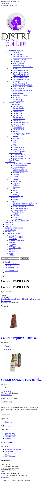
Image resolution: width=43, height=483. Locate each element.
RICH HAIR (13, 251)
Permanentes (14, 92)
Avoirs (7, 453)
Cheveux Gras (17, 113)
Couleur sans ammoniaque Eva (22, 58)
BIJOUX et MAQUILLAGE (14, 228)
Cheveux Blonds (18, 106)
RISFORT (12, 253)
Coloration (14, 52)
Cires (14, 144)
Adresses (7, 455)
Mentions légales (10, 433)
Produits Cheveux (18, 172)
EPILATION (9, 223)
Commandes (9, 451)
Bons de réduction (10, 457)
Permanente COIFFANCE (21, 95)
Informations (5, 477)
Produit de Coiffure (12, 103)
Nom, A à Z (6, 297)
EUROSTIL (13, 239)
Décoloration (14, 81)
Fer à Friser (16, 187)
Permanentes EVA (18, 94)
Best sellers (4, 299)
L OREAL (12, 246)
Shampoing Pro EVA (19, 154)
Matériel (9, 178)
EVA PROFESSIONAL (16, 240)
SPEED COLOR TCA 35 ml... (21, 379)
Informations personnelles (13, 449)
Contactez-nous (10, 437)
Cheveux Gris (17, 115)
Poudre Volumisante (19, 151)
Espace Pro (8, 422)
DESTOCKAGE (10, 230)
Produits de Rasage (19, 167)
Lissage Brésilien (18, 101)
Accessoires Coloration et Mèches (23, 205)
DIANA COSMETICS (16, 237)
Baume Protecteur (18, 149)
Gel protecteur (17, 99)
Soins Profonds (15, 126)
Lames (15, 194)
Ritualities (16, 131)
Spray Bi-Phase (14, 160)
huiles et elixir (17, 138)
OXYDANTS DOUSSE (21, 76)
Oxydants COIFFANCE (20, 70)
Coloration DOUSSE (19, 60)
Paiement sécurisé (10, 435)
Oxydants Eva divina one (21, 72)
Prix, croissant (35, 299)
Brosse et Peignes (16, 196)
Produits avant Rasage (20, 165)
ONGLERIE (9, 224)
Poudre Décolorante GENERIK (23, 86)
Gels (14, 142)
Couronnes (16, 215)
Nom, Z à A (27, 299)
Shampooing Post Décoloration (22, 90)
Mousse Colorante (18, 65)
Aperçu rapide (6, 349)
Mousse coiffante (18, 147)
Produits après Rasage (20, 169)
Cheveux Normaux (19, 119)
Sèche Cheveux (18, 181)
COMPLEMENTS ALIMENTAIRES (17, 221)
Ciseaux (15, 192)
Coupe (12, 188)
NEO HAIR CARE (19, 135)
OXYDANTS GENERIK (21, 79)
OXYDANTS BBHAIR (20, 77)
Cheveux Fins (17, 111)
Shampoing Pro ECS (19, 156)
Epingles (15, 214)
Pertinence (11, 299)
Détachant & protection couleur (23, 67)
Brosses (15, 197)
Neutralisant (16, 97)
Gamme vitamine (18, 129)
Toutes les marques (12, 233)
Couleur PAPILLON (19, 54)
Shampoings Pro (15, 153)
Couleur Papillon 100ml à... (19, 338)
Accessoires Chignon (17, 212)
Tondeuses (16, 183)
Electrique (13, 180)
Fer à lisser (16, 185)
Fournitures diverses (19, 210)
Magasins (8, 438)
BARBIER (10, 162)
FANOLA (12, 242)
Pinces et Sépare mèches (20, 208)
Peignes (15, 199)
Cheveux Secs (17, 120)
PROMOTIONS (10, 231)
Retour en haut (6, 395)
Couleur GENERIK (19, 61)
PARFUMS (8, 226)
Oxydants (13, 68)
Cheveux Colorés (18, 110)
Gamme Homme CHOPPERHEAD (22, 163)
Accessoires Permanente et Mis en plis (25, 203)
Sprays (15, 146)
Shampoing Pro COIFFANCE (22, 158)
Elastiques (16, 217)
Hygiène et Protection (19, 206)
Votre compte (6, 442)
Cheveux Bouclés (18, 108)
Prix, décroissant (6, 301)
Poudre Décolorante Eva (20, 83)
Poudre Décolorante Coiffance (22, 85)
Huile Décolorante (18, 88)
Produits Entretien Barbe (20, 171)
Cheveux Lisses (18, 117)
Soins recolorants (18, 63)
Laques (15, 140)
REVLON (12, 249)
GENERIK (12, 244)
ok (3, 276)
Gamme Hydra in (18, 128)
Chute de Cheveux (19, 124)
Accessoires (16, 176)
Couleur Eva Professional (21, 56)
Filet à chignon (17, 219)
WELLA (11, 255)
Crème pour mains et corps (21, 133)
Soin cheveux (15, 104)
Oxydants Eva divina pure (21, 74)
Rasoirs (15, 190)
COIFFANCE (13, 235)
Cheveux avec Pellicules (20, 122)
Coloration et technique (14, 51)
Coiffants (13, 137)
